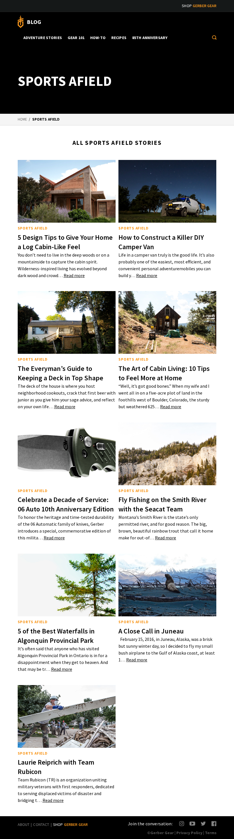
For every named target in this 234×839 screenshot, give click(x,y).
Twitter (203, 823)
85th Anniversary (150, 37)
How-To (98, 37)
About (24, 824)
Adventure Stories (42, 37)
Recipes (118, 37)
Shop (199, 5)
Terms (211, 832)
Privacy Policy (189, 832)
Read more (74, 275)
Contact (41, 824)
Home (22, 119)
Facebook (214, 823)
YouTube (192, 823)
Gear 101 (76, 37)
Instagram (182, 823)
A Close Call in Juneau (151, 631)
